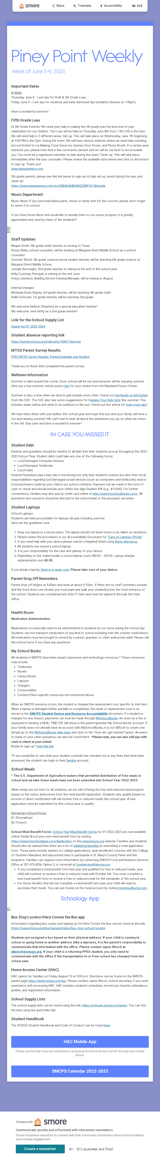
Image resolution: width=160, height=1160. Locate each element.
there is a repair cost (54, 570)
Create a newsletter (40, 1149)
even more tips (136, 405)
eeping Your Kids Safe (105, 400)
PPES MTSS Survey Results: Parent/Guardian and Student (50, 357)
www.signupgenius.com (27, 169)
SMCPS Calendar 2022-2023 (80, 1071)
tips (66, 386)
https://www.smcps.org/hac (47, 981)
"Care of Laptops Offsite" (125, 537)
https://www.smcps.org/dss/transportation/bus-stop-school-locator (58, 928)
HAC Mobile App (80, 1041)
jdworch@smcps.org (26, 952)
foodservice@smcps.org (93, 864)
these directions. (126, 541)
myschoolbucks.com (133, 888)
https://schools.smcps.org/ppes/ (105, 1005)
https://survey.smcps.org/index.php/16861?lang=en (46, 342)
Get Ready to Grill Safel (130, 395)
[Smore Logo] (30, 5)
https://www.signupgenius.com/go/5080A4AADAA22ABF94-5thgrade (58, 186)
